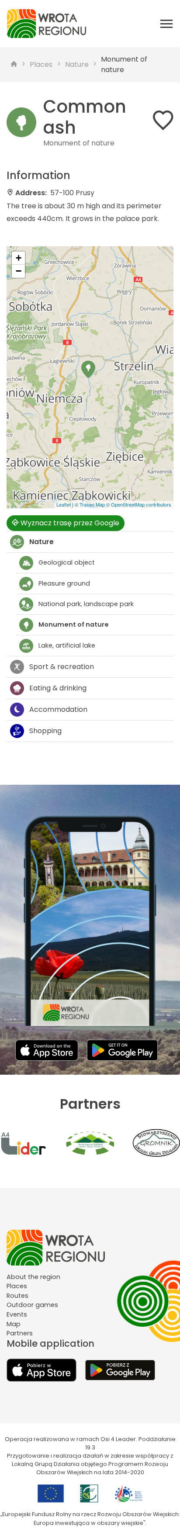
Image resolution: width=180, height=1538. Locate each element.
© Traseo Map (90, 504)
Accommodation (58, 709)
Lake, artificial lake (66, 645)
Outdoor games (32, 1304)
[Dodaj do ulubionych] (162, 122)
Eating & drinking (58, 688)
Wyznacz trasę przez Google (69, 523)
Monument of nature (124, 64)
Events (17, 1314)
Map (14, 1324)
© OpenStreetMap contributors (138, 504)
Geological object (66, 562)
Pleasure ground (64, 583)
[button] (88, 369)
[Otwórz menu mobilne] (166, 23)
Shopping (45, 731)
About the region (33, 1276)
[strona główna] (13, 64)
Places (41, 64)
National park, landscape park (86, 604)
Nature (77, 64)
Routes (17, 1295)
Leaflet (63, 504)
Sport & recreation (61, 667)
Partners (20, 1333)
